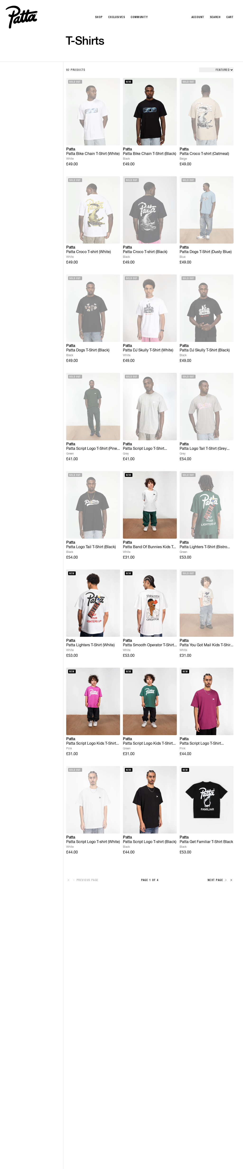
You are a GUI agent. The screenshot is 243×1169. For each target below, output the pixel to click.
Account (198, 17)
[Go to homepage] (21, 17)
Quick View (93, 137)
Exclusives (116, 17)
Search (215, 17)
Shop (99, 17)
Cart (230, 17)
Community (139, 17)
